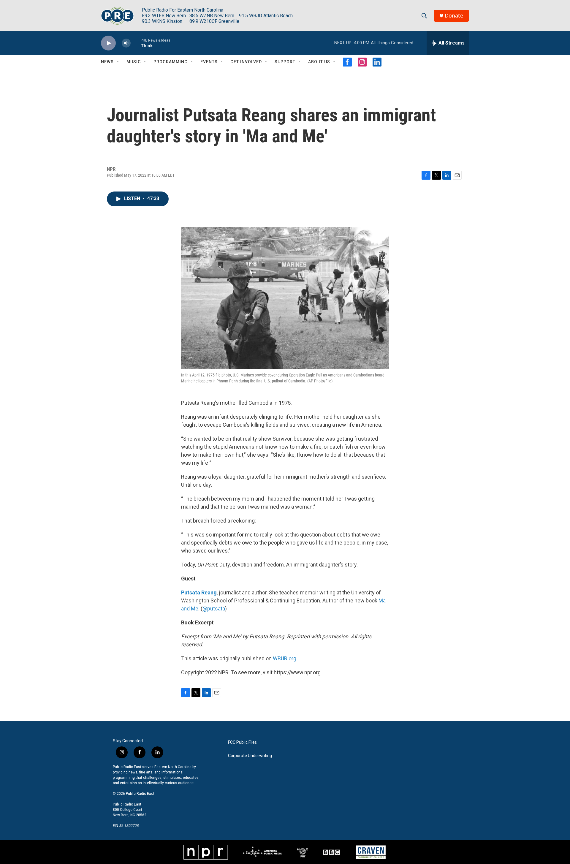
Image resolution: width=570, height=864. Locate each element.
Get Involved (246, 61)
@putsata (213, 608)
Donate (454, 15)
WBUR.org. (285, 658)
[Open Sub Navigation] (118, 61)
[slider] (136, 43)
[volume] (126, 43)
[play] (108, 43)
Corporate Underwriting (250, 756)
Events (209, 61)
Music (133, 61)
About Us (319, 61)
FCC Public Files (242, 742)
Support (285, 61)
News (107, 61)
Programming (170, 61)
